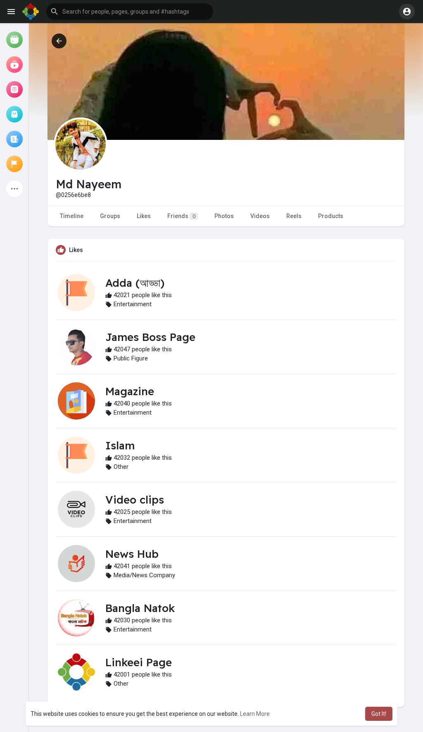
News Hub (132, 554)
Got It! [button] (378, 713)
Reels (294, 216)
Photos (224, 216)
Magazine (129, 391)
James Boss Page (150, 337)
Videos (260, 216)
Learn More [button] (255, 713)
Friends (181, 216)
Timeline (71, 216)
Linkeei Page (138, 662)
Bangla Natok (140, 608)
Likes (144, 216)
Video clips (134, 499)
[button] (129, 11)
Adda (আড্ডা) (134, 283)
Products (330, 216)
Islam (120, 445)
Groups (110, 216)
